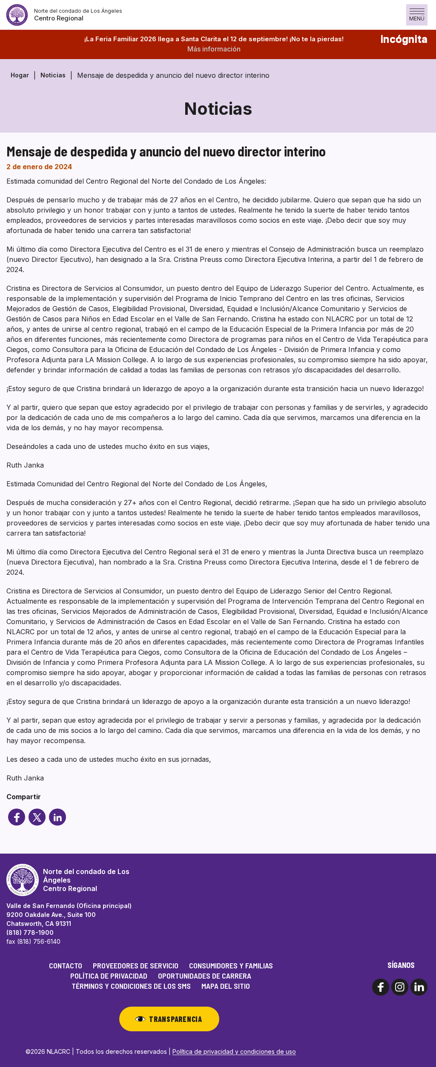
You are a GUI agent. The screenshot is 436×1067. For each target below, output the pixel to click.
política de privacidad (108, 975)
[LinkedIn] (57, 817)
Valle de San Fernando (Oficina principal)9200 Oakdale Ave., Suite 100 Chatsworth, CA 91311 (69, 914)
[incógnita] (37, 817)
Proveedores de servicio (135, 965)
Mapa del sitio (225, 985)
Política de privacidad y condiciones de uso (234, 1051)
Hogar (20, 75)
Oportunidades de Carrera (204, 975)
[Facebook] (16, 817)
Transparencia (175, 1019)
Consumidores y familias (231, 965)
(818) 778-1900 (30, 932)
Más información (214, 49)
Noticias (53, 75)
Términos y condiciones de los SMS (131, 985)
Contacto (65, 965)
